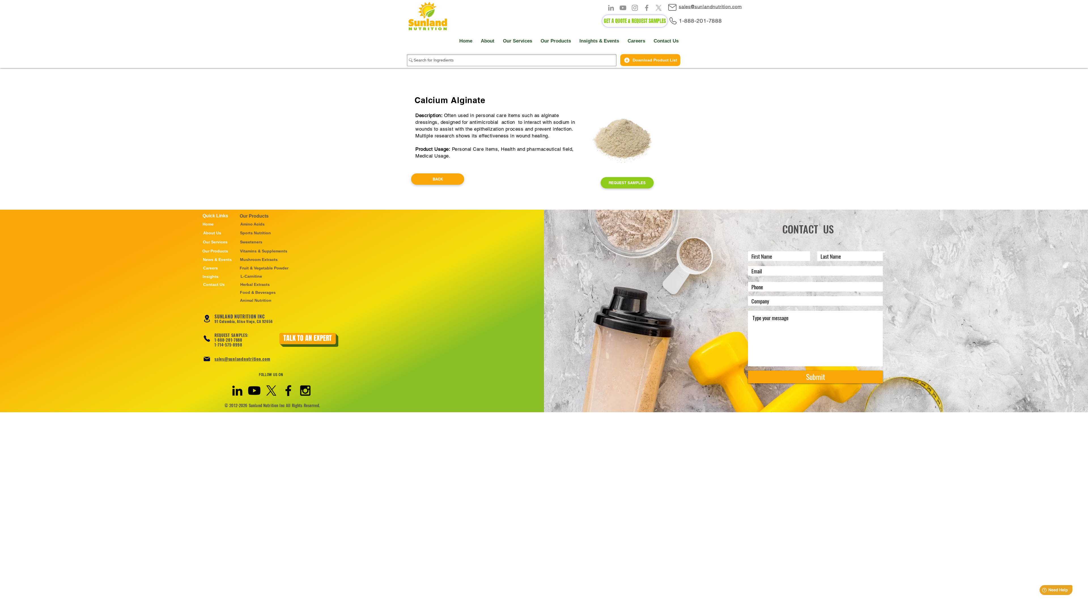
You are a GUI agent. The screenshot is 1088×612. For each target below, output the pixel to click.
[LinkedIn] (611, 8)
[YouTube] (623, 8)
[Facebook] (647, 8)
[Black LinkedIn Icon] (237, 390)
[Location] (207, 318)
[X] (658, 8)
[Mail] (675, 7)
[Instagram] (635, 8)
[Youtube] (254, 390)
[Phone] (207, 338)
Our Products (254, 216)
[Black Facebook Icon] (288, 390)
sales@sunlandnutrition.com (242, 359)
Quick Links (215, 215)
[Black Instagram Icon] (305, 390)
